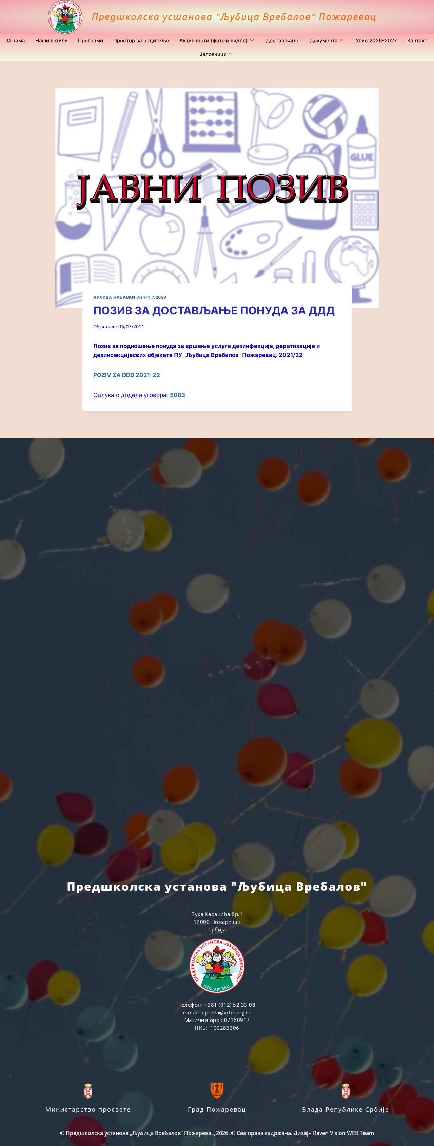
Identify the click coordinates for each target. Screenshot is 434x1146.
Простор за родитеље (141, 40)
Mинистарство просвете (88, 1109)
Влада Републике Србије (345, 1109)
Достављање (283, 40)
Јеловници (213, 54)
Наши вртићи (51, 40)
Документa (324, 40)
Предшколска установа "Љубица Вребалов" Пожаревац (234, 16)
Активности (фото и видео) (213, 40)
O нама (16, 40)
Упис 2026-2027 (376, 40)
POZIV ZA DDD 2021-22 (126, 375)
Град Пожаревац (217, 1109)
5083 (177, 395)
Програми (90, 40)
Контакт (417, 40)
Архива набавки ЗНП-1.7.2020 (129, 297)
